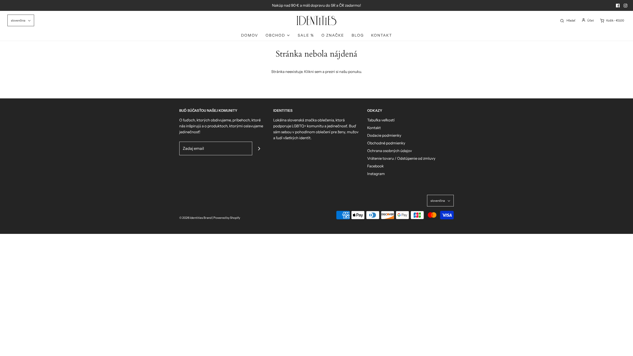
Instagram (376, 173)
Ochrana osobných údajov (389, 150)
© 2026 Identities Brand (195, 218)
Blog (358, 35)
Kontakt (381, 35)
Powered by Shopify (226, 218)
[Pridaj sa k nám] (259, 148)
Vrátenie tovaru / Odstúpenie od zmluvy (401, 158)
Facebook (375, 166)
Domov (249, 35)
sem (318, 71)
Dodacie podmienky (384, 135)
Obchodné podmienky (386, 143)
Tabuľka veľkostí (381, 120)
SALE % (306, 35)
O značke (332, 35)
